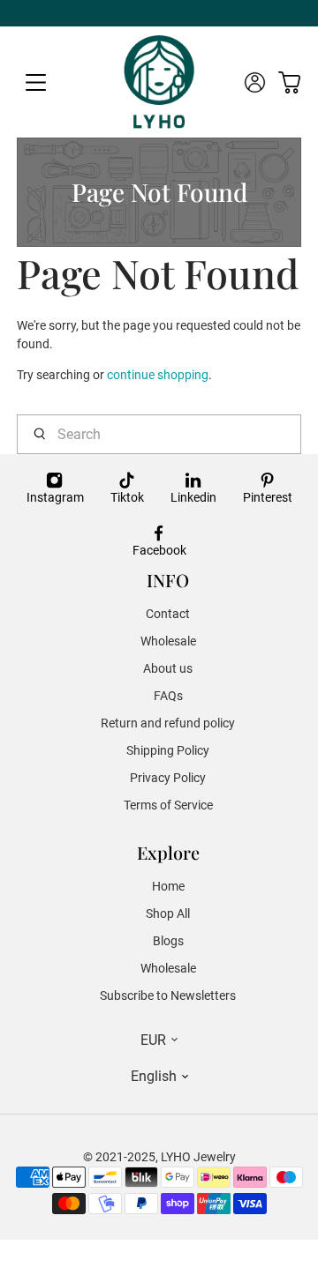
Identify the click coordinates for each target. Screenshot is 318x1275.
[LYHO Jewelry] (159, 82)
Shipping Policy (167, 750)
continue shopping (157, 375)
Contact (168, 614)
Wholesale (168, 641)
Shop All (168, 913)
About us (168, 668)
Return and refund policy (168, 723)
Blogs (168, 941)
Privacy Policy (168, 778)
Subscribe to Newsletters (168, 995)
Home (168, 886)
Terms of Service (168, 805)
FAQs (168, 696)
